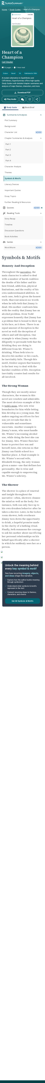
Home (4, 9)
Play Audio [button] (11, 99)
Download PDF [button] (24, 92)
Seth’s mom (10, 405)
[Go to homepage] (12, 3)
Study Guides (15, 9)
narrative (25, 272)
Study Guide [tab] (11, 107)
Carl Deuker (7, 61)
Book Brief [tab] (29, 107)
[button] (23, 99)
